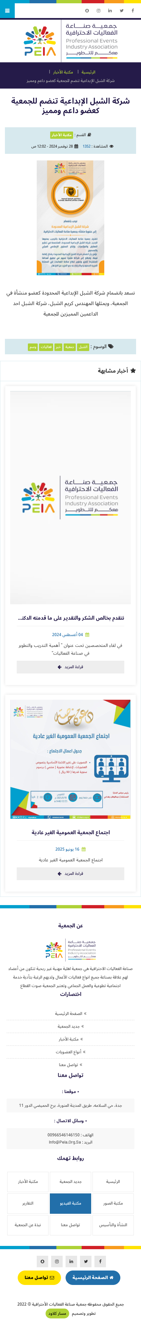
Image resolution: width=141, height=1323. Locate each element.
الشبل (83, 347)
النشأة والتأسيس (113, 1225)
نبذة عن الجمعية (28, 1225)
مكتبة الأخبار (63, 72)
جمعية (69, 347)
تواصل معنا (68, 1064)
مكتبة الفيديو (70, 1203)
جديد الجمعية (69, 1026)
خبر (58, 347)
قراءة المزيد (74, 667)
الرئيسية (88, 72)
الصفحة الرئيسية (68, 1013)
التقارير (27, 1203)
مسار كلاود (57, 1313)
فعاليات (46, 347)
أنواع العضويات (68, 1052)
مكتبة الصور (113, 1203)
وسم (33, 347)
